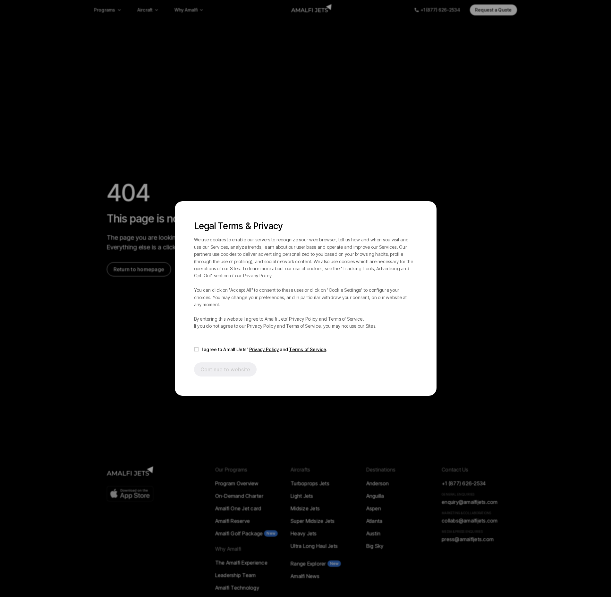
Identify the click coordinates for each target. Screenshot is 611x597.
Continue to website (225, 369)
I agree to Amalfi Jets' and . (264, 349)
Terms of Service (307, 349)
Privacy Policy (264, 349)
